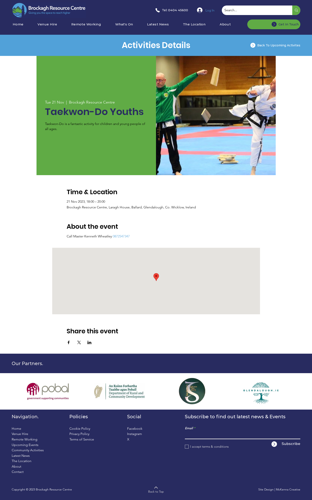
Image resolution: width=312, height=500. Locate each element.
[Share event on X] (79, 342)
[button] (129, 24)
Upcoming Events (25, 445)
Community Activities (28, 450)
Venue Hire (20, 434)
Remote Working (24, 439)
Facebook (134, 429)
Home (16, 429)
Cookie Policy (79, 429)
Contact (18, 472)
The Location (21, 461)
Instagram (134, 434)
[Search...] (296, 10)
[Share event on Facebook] (69, 342)
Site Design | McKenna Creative (279, 489)
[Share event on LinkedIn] (89, 342)
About (16, 466)
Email (189, 428)
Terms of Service (81, 439)
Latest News (21, 456)
